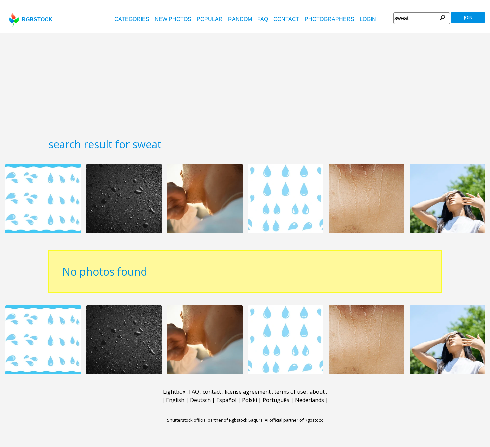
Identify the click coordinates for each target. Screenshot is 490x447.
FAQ (262, 19)
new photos (173, 19)
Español (226, 400)
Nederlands (309, 400)
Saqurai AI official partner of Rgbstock (285, 420)
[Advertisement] (245, 83)
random (240, 19)
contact (286, 19)
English (175, 400)
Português (276, 400)
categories (131, 19)
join (468, 17)
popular (210, 19)
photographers (329, 19)
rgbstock (37, 19)
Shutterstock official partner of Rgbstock (207, 420)
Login (368, 19)
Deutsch (200, 400)
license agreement (248, 391)
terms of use (290, 391)
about (317, 391)
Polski (249, 400)
